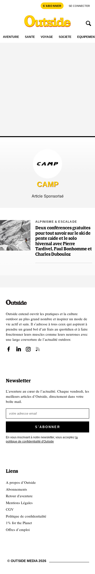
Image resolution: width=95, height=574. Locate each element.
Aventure (11, 37)
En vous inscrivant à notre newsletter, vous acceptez (42, 439)
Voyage (47, 37)
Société (65, 37)
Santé (30, 37)
